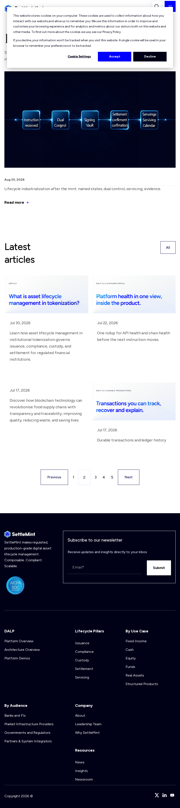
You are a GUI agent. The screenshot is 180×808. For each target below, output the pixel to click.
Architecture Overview (22, 650)
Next (129, 477)
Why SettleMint (87, 733)
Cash (130, 650)
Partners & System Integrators (28, 741)
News (80, 762)
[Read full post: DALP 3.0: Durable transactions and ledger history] (134, 419)
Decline (150, 56)
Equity (130, 658)
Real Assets (135, 675)
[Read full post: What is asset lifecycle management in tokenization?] (46, 312)
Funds (130, 667)
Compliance (84, 652)
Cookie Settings (79, 56)
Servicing (82, 677)
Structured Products (142, 684)
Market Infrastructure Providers (29, 724)
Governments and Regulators (27, 733)
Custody (82, 660)
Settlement (84, 669)
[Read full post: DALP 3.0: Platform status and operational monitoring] (134, 312)
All (168, 247)
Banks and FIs (15, 715)
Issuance (82, 643)
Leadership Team (88, 724)
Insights (81, 771)
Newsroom (84, 779)
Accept (114, 56)
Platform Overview (19, 641)
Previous (54, 477)
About (80, 715)
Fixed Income (136, 641)
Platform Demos (17, 658)
